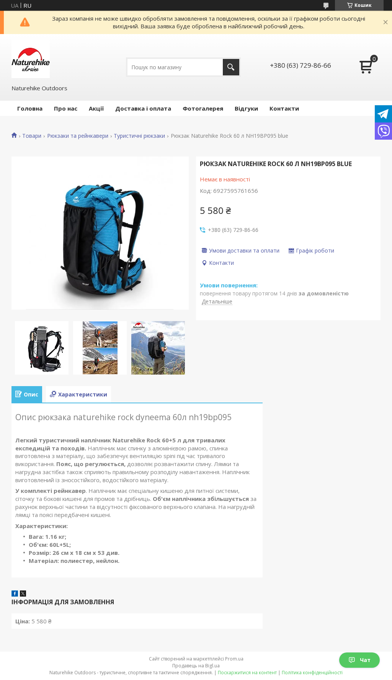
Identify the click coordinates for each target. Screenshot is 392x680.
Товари (31, 135)
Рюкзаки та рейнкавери (77, 135)
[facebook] (14, 594)
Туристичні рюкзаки (139, 135)
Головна (29, 108)
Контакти (284, 108)
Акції (96, 108)
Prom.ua (234, 659)
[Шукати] (231, 67)
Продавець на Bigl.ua (196, 665)
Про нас (65, 108)
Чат (365, 660)
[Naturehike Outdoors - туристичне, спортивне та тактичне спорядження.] (30, 59)
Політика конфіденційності (312, 672)
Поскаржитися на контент (247, 672)
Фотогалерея (203, 108)
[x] (23, 594)
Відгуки (246, 108)
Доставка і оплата (143, 108)
